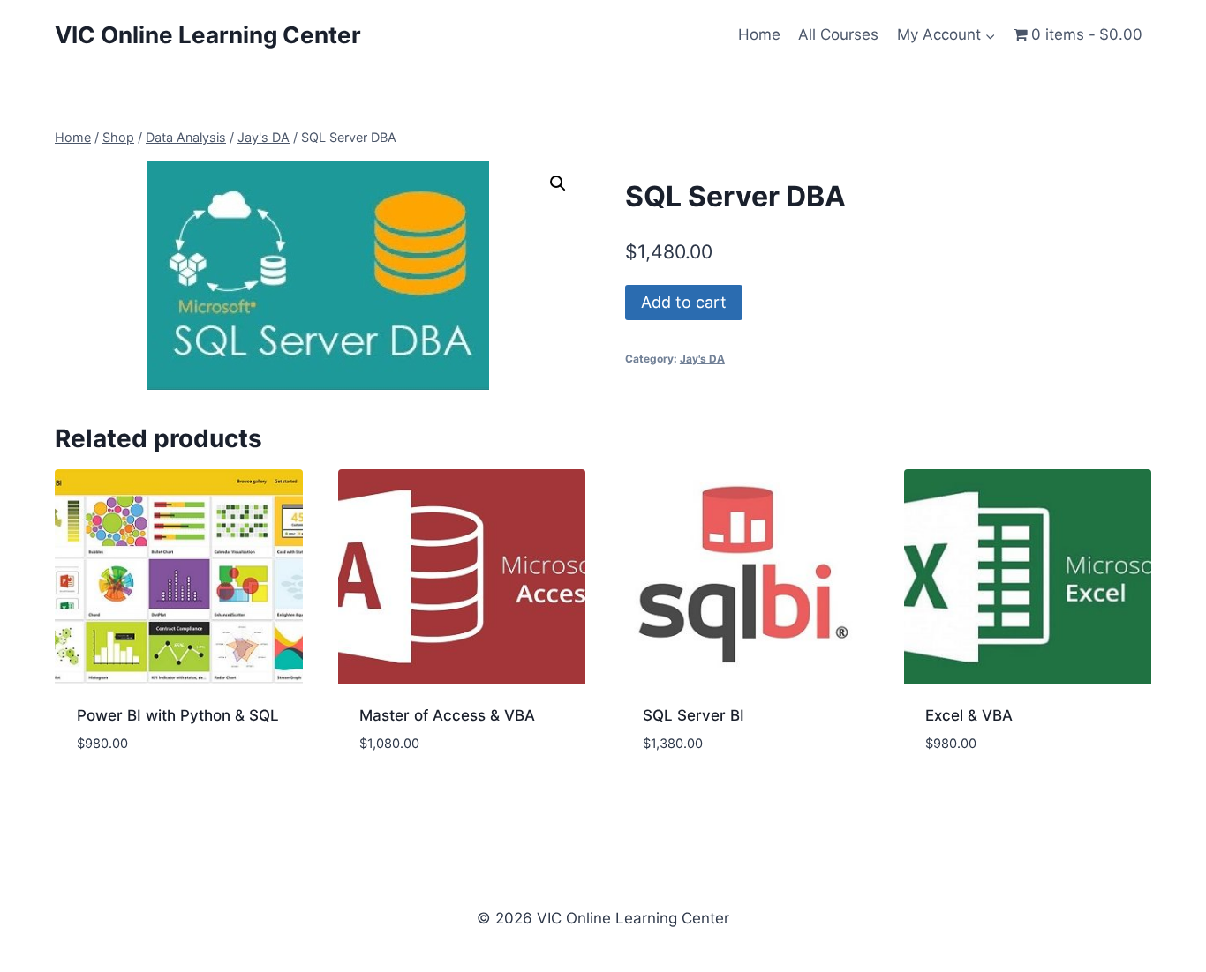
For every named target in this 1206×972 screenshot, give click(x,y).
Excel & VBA (969, 715)
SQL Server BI (693, 715)
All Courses (838, 34)
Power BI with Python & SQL (178, 715)
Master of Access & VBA (447, 715)
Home (759, 34)
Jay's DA (702, 358)
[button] (558, 183)
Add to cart (684, 302)
